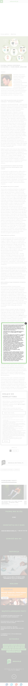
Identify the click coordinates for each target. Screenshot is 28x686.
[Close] (25, 323)
